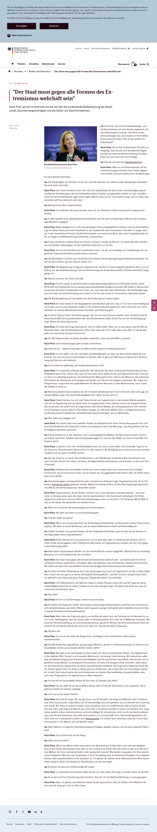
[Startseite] (10, 72)
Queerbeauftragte (133, 162)
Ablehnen (54, 26)
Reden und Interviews (39, 71)
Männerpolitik (92, 718)
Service (61, 63)
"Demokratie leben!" (60, 484)
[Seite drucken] (154, 308)
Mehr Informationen (22, 35)
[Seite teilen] (154, 302)
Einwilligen (21, 26)
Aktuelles (34, 63)
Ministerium (48, 63)
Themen (21, 63)
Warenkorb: (127, 64)
